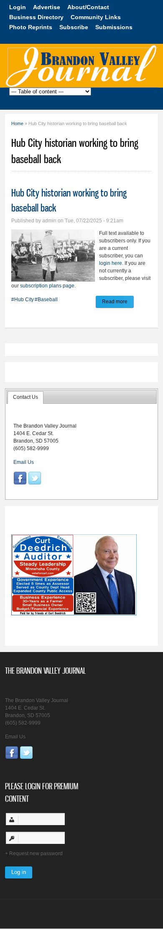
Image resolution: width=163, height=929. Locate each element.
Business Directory (36, 17)
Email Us (23, 462)
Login (17, 7)
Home (17, 123)
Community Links (96, 17)
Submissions (113, 27)
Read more (118, 303)
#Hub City (22, 299)
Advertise (46, 7)
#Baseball (46, 299)
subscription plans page (47, 286)
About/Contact (88, 7)
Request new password (36, 853)
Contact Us (25, 397)
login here (110, 263)
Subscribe (73, 27)
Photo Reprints (30, 27)
